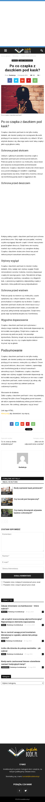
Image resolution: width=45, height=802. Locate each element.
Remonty (14, 60)
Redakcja (12, 75)
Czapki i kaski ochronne (25, 60)
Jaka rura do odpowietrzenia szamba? (34, 443)
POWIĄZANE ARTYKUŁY (11, 479)
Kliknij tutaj (5, 413)
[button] (42, 50)
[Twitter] (25, 790)
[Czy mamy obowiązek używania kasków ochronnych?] (7, 513)
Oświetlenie (5, 667)
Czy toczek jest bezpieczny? (26, 499)
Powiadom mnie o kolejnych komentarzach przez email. (22, 582)
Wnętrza (4, 612)
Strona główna (5, 56)
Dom (3, 641)
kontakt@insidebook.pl (30, 776)
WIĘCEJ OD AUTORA (10, 482)
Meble (3, 625)
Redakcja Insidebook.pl (16, 612)
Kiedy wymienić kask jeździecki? (28, 488)
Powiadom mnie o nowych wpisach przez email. (19, 585)
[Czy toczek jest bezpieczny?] (7, 502)
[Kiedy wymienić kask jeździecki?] (7, 491)
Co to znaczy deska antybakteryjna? (8, 443)
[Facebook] (19, 790)
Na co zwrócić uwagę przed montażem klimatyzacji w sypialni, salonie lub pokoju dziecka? (19, 635)
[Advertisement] (22, 23)
